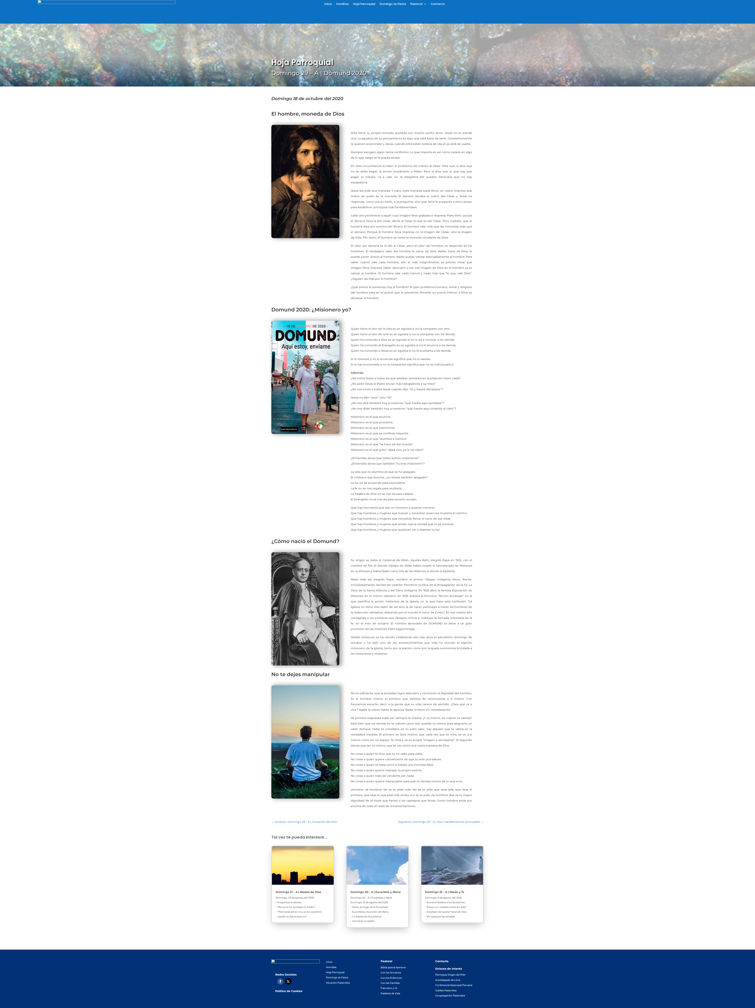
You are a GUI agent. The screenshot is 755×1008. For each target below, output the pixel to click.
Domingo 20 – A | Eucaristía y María (375, 892)
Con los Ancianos (391, 972)
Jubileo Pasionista (446, 990)
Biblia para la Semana (393, 967)
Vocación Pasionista (338, 982)
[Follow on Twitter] (288, 981)
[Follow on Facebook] (280, 981)
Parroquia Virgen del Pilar (450, 974)
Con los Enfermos (391, 977)
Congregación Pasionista (450, 995)
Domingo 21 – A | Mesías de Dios (298, 892)
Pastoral (416, 4)
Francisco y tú (389, 988)
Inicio (328, 4)
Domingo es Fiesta (393, 4)
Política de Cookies (288, 991)
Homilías (342, 4)
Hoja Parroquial (364, 4)
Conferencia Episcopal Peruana (453, 985)
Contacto (438, 4)
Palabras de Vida (390, 993)
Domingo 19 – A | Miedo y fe (444, 892)
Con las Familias (390, 982)
